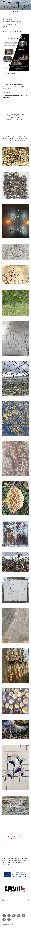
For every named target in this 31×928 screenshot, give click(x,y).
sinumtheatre (7, 19)
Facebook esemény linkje (9, 73)
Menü (16, 12)
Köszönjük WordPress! (8, 924)
